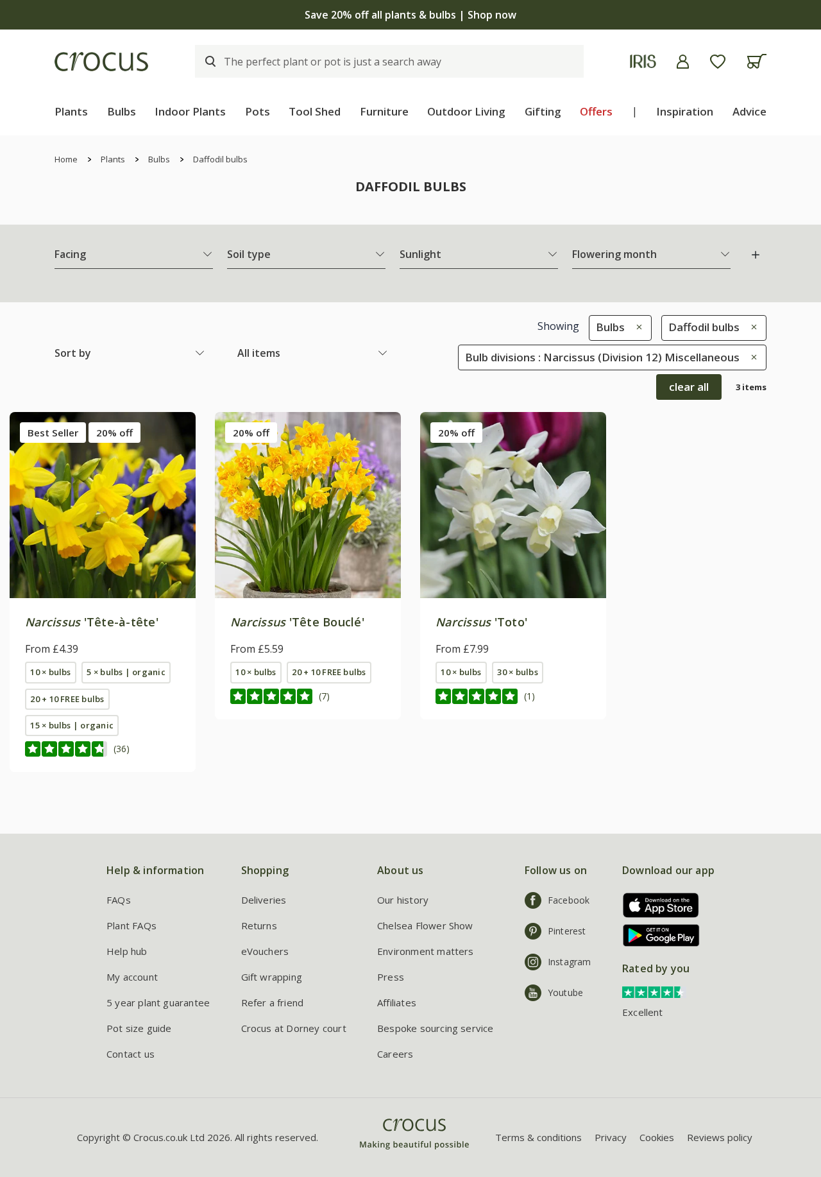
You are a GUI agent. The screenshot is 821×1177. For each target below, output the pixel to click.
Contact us (130, 1053)
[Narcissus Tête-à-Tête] (103, 505)
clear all (689, 386)
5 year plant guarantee (158, 1002)
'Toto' (481, 622)
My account (132, 976)
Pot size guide (139, 1028)
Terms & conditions (538, 1137)
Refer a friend (272, 1002)
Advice (749, 111)
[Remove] (636, 327)
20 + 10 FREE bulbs (67, 699)
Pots (257, 111)
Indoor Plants (190, 111)
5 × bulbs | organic (126, 672)
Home (66, 159)
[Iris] (643, 61)
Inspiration (684, 111)
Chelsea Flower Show (425, 925)
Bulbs (121, 111)
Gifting (543, 111)
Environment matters (425, 951)
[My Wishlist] (717, 61)
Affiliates (396, 1002)
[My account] (683, 62)
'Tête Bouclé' (297, 622)
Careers (395, 1053)
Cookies (656, 1137)
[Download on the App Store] (656, 905)
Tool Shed (315, 111)
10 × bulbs (50, 672)
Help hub (127, 951)
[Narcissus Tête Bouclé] (308, 505)
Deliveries (264, 899)
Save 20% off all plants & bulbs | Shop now (410, 15)
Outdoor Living (466, 111)
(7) (324, 696)
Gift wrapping (271, 976)
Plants (71, 111)
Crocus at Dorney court (293, 1028)
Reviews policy (719, 1137)
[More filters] (755, 255)
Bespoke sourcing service (435, 1028)
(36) (122, 749)
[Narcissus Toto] (513, 505)
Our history (402, 899)
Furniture (384, 111)
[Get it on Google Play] (656, 935)
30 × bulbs (517, 672)
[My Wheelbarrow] (756, 61)
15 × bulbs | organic (72, 725)
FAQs (118, 899)
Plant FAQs (131, 925)
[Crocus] (101, 61)
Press (390, 976)
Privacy (611, 1137)
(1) (529, 696)
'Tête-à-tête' (91, 622)
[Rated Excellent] (654, 991)
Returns (259, 925)
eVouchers (265, 951)
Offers (596, 111)
